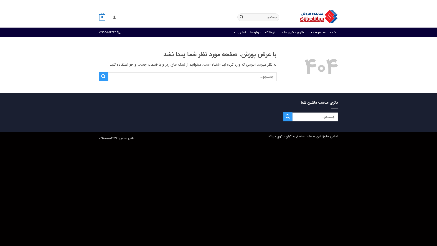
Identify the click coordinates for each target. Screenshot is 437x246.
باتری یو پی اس (255, 3)
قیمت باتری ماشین (299, 3)
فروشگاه (270, 32)
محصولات (319, 32)
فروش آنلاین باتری (327, 3)
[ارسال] (241, 17)
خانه (333, 32)
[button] (114, 17)
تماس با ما (239, 32)
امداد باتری (276, 3)
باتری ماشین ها (294, 32)
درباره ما (255, 32)
